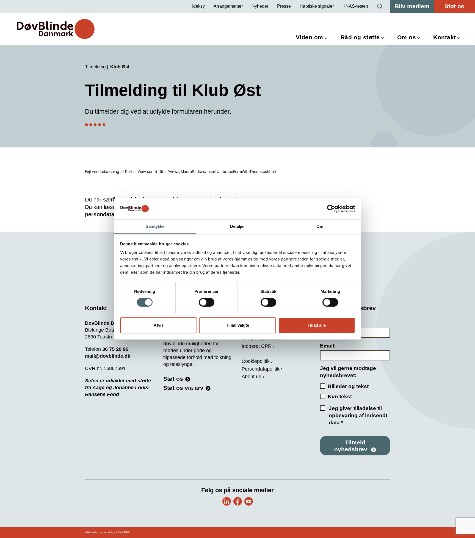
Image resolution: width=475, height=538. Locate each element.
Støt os (454, 6)
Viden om (309, 37)
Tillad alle (317, 325)
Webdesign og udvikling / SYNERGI (107, 532)
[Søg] (380, 6)
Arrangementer (228, 6)
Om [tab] (319, 226)
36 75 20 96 (115, 349)
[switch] (206, 302)
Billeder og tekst (348, 386)
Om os (406, 37)
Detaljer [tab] (237, 226)
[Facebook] (237, 501)
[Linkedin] (226, 501)
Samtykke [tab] (155, 226)
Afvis (159, 325)
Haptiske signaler (317, 6)
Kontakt (444, 37)
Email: (328, 346)
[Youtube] (248, 501)
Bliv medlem (412, 6)
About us (251, 376)
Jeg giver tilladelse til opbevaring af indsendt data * (358, 415)
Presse (284, 6)
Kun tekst (340, 396)
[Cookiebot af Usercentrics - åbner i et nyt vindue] (331, 209)
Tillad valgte (237, 325)
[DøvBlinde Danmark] (56, 29)
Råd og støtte (360, 37)
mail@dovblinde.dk (107, 356)
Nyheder (260, 6)
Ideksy (198, 6)
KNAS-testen (355, 6)
